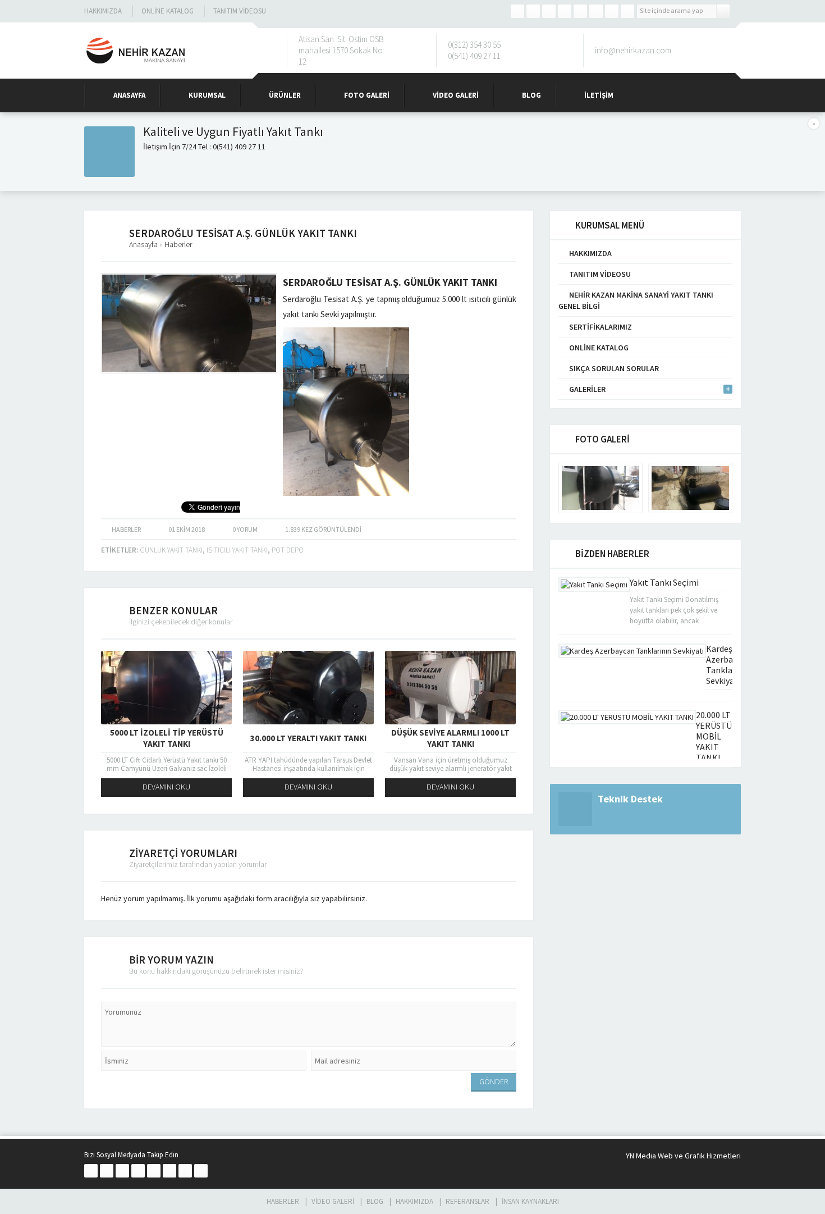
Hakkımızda (103, 11)
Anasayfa (129, 95)
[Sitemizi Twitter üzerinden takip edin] (533, 11)
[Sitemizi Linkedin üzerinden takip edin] (580, 11)
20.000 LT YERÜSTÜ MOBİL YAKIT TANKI (714, 736)
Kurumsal (207, 95)
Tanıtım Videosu (239, 11)
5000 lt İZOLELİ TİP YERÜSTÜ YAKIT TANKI (166, 738)
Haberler (178, 244)
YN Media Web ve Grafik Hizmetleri (683, 1156)
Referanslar (467, 1201)
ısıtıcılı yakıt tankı (237, 550)
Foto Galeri (366, 95)
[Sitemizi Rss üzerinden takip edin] (627, 11)
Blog (531, 95)
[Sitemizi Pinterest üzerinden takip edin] (611, 11)
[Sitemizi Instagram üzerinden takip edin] (564, 11)
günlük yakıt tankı (171, 550)
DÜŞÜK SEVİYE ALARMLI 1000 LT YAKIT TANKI (450, 738)
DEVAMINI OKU (166, 787)
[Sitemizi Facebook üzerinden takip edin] (517, 11)
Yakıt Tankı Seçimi (664, 582)
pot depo (288, 550)
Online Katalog (167, 11)
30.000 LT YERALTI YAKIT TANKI (308, 738)
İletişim (598, 95)
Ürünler (285, 95)
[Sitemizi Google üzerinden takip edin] (549, 11)
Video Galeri (456, 95)
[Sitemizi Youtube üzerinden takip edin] (596, 11)
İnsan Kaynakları (530, 1201)
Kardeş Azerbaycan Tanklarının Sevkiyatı (728, 664)
